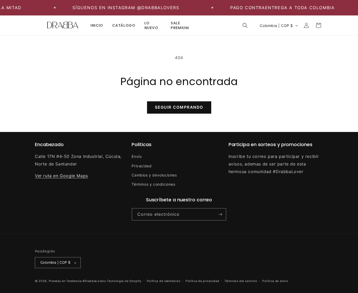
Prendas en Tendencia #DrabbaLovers (77, 281)
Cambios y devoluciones (154, 175)
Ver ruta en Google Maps (61, 175)
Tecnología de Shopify (124, 281)
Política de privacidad (202, 281)
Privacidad (141, 166)
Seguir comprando (179, 107)
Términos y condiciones (153, 184)
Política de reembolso (164, 281)
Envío (137, 156)
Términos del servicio (240, 281)
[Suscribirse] (220, 214)
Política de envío (275, 281)
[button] (245, 25)
